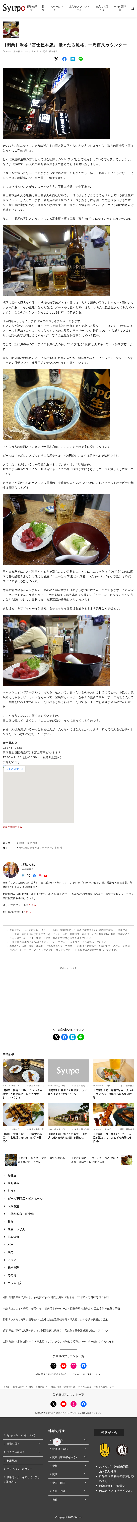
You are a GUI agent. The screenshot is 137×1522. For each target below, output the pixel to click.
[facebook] (34, 874)
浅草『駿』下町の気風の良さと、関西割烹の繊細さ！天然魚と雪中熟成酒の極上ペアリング (55, 1330)
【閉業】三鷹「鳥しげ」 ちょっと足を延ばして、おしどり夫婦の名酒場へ (112, 1137)
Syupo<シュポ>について (21, 1435)
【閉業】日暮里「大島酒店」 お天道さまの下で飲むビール (67, 1091)
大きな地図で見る (12, 826)
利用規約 (12, 1460)
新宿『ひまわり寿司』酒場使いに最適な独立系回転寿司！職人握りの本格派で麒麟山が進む (55, 1319)
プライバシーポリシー (19, 1469)
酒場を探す (32, 8)
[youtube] (46, 874)
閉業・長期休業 (50, 51)
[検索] (132, 8)
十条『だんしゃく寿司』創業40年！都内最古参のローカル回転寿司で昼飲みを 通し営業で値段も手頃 (61, 1308)
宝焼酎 (58, 847)
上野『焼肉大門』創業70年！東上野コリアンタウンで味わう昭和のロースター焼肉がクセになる (58, 1341)
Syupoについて (56, 8)
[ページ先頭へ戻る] (57, 1442)
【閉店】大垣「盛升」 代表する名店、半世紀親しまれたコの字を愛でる (22, 1137)
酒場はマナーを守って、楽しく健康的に (21, 1479)
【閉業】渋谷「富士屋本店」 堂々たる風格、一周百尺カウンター (81, 1386)
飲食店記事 (19, 1386)
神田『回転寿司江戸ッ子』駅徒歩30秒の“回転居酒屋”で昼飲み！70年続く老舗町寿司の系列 (56, 1297)
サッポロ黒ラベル (29, 847)
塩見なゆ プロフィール (79, 8)
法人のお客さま (102, 8)
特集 (43, 8)
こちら (32, 905)
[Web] (23, 874)
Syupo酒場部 (120, 8)
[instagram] (40, 874)
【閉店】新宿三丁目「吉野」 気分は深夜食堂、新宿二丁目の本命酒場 (94, 1160)
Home (6, 1386)
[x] (29, 874)
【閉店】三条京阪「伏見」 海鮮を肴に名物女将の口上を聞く (41, 1160)
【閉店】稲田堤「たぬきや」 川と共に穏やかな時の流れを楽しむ (67, 1135)
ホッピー (47, 847)
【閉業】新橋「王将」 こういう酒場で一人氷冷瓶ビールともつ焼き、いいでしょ (22, 1093)
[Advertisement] (35, 992)
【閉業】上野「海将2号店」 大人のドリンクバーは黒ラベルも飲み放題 (113, 1093)
